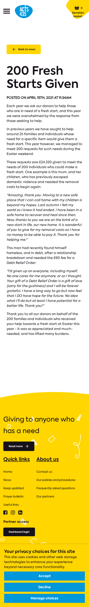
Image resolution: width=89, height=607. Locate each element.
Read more (16, 446)
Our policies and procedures (55, 480)
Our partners (45, 496)
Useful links (11, 505)
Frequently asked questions (55, 488)
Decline (44, 587)
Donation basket (78, 12)
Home (7, 472)
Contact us (44, 472)
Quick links (16, 459)
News (7, 480)
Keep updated (13, 488)
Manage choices (44, 598)
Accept (44, 576)
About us (47, 459)
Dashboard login (19, 532)
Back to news (26, 49)
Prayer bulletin (13, 496)
